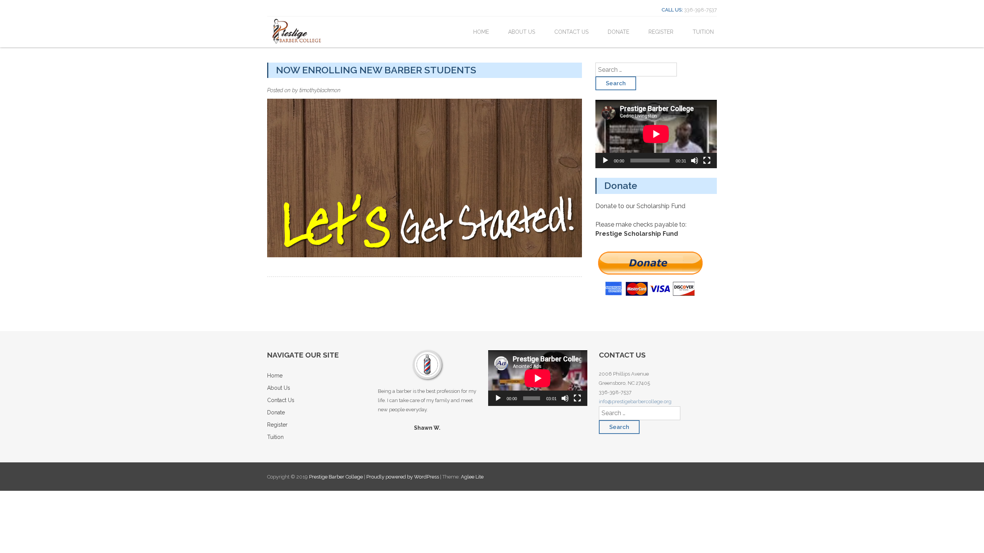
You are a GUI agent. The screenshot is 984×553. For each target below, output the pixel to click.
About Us (521, 32)
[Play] (605, 160)
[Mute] (694, 160)
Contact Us (571, 32)
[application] (656, 134)
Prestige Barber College (336, 477)
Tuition (703, 32)
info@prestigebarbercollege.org (635, 401)
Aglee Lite (472, 477)
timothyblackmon (320, 90)
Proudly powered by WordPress (402, 477)
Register (660, 32)
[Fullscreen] (707, 160)
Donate (618, 32)
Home (481, 32)
